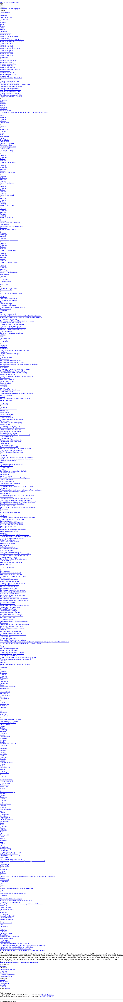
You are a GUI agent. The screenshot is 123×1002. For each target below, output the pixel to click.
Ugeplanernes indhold (6, 150)
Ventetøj (2, 769)
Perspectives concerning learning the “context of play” (16, 659)
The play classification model (9, 447)
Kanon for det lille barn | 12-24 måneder (12, 40)
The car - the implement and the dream (11, 626)
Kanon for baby (5, 38)
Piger (1, 845)
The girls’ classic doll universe (9, 586)
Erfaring (2, 26)
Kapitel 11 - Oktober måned (8, 250)
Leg (1, 811)
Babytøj (2, 752)
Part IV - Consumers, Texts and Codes (11, 452)
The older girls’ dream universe (9, 588)
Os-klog (2, 726)
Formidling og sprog (6, 933)
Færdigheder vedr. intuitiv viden (9, 83)
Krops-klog (3, 738)
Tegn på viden (4, 136)
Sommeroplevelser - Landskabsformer (11, 226)
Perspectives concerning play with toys (12, 652)
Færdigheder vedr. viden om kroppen (11, 86)
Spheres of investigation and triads (10, 322)
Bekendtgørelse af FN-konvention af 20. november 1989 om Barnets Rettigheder (24, 112)
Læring (2, 138)
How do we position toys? (8, 314)
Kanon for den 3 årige (6, 43)
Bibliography (4, 678)
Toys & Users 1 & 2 (6, 290)
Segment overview (5, 561)
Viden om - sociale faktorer (8, 74)
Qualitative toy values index (8, 557)
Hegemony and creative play (8, 319)
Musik (2, 823)
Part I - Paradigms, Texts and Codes (11, 293)
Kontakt (2, 7)
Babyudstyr (3, 754)
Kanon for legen (5, 34)
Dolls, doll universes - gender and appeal (12, 583)
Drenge (2, 843)
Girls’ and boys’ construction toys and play (13, 640)
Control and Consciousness (8, 305)
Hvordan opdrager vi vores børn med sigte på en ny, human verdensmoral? (22, 861)
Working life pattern (6, 476)
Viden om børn (4, 773)
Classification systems (6, 391)
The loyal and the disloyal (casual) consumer (13, 559)
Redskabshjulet (4, 704)
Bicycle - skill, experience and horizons (12, 628)
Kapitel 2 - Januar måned (7, 152)
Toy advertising (4, 388)
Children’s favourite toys (7, 547)
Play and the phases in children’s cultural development (16, 376)
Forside (2, 2)
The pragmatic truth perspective (9, 648)
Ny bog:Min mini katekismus (9, 854)
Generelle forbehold (6, 918)
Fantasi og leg (4, 129)
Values (2, 462)
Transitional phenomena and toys (10, 612)
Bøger (2, 755)
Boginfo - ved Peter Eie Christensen (11, 97)
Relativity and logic (6, 304)
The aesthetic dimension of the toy (10, 360)
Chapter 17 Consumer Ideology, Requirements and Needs (17, 517)
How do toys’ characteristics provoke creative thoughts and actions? (20, 316)
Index (1, 680)
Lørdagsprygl (4, 850)
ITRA (2, 685)
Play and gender (5, 424)
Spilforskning (4, 683)
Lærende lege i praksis (7, 143)
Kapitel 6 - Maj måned (7, 195)
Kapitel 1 (3, 126)
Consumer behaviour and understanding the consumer (16, 457)
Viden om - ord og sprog (7, 72)
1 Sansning (3, 100)
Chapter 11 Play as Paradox (8, 433)
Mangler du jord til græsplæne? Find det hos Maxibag (16, 947)
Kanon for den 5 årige (6, 47)
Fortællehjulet (4, 693)
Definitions (3, 347)
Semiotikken (4, 935)
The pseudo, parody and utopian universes (13, 592)
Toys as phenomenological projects (10, 573)
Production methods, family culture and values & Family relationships (21, 490)
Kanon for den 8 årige (6, 52)
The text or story (5, 578)
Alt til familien (4, 785)
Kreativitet (3, 807)
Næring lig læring (5, 849)
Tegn (1, 134)
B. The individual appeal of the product (12, 538)
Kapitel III (3, 119)
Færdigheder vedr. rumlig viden (9, 81)
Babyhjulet (3, 712)
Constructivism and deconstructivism (11, 440)
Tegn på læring (4, 140)
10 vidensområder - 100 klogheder (10, 719)
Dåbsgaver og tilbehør (6, 762)
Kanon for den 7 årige (6, 50)
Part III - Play (4, 404)
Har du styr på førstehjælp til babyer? (11, 859)
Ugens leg (3, 985)
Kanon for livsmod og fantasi (9, 36)
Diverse (2, 799)
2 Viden (2, 102)
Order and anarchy (5, 438)
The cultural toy (5, 378)
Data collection (4, 467)
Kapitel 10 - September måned (9, 240)
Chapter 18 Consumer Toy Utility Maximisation (14, 535)
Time (1, 302)
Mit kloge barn (4, 821)
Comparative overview (7, 485)
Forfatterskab (4, 926)
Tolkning (2, 29)
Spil (1, 711)
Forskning (3, 276)
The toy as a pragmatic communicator (11, 333)
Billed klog (3, 730)
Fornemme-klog (5, 736)
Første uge (3, 155)
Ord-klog (3, 740)
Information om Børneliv (7, 909)
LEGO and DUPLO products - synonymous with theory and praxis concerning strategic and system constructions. (34, 642)
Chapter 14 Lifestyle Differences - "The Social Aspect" (16, 486)
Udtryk (2, 28)
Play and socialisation (6, 417)
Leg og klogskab (5, 724)
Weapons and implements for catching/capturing (14, 624)
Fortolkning (3, 31)
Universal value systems (7, 602)
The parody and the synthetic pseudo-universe (14, 600)
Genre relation (4, 443)
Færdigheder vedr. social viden (9, 93)
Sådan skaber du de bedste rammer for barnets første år (16, 888)
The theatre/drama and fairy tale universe (12, 590)
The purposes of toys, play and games (11, 523)
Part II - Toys (4, 341)
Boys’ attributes (4, 367)
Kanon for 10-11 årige (6, 55)
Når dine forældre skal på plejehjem (11, 899)
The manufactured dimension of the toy (12, 362)
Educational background (7, 473)
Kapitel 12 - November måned (9, 262)
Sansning (3, 22)
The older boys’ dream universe (9, 597)
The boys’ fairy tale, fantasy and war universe (14, 598)
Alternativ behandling (6, 780)
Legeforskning (4, 681)
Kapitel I (2, 116)
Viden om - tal (4, 76)
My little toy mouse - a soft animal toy (11, 616)
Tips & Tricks (4, 981)
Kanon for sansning (6, 33)
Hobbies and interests (6, 479)
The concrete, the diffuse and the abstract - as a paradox (17, 321)
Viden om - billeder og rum (8, 60)
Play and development (6, 414)
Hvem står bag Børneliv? (7, 916)
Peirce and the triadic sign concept (10, 326)
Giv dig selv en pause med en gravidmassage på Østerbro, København (21, 904)
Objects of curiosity (6, 357)
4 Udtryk (2, 105)
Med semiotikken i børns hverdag (10, 937)
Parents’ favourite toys (6, 550)
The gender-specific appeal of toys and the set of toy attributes (18, 364)
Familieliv (3, 776)
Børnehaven (3, 797)
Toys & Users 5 (5, 509)
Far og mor (3, 895)
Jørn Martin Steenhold (6, 919)
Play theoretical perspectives (8, 655)
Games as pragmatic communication (11, 340)
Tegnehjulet (3, 714)
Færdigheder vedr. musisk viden (9, 88)
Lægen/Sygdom (5, 818)
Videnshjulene (4, 688)
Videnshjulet (4, 716)
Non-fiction (3, 352)
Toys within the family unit (8, 526)
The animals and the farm (7, 617)
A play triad (3, 310)
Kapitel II (3, 117)
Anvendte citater (5, 940)
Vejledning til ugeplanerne (8, 147)
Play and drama (4, 421)
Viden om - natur (5, 71)
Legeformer (3, 131)
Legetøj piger (4, 816)
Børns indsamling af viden (8, 723)
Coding (2, 469)
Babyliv (2, 795)
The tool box (4, 623)
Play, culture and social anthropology (11, 423)
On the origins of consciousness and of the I (13, 307)
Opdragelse (3, 826)
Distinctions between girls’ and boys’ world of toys (15, 554)
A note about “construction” (8, 638)
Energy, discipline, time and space (10, 429)
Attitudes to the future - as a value (10, 483)
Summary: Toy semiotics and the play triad (13, 329)
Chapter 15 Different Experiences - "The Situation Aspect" (18, 495)
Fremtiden (3, 805)
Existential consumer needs (8, 460)
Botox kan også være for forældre (10, 902)
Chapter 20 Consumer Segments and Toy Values (14, 555)
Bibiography (4, 348)
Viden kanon (4, 57)
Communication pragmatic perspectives (12, 654)
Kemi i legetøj (4, 857)
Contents (2, 397)
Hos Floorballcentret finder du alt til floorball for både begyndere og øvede (22, 950)
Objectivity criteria (5, 383)
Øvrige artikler (10, 2)
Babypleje (3, 750)
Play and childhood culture (8, 374)
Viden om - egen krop (6, 65)
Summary (3, 335)
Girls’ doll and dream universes (9, 585)
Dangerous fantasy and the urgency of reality (14, 373)
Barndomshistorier (5, 864)
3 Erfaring (3, 103)
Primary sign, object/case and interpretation (13, 328)
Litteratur (3, 121)
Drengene (3, 800)
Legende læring (5, 122)
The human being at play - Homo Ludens (12, 428)
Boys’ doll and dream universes (9, 593)
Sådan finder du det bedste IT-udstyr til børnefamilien (16, 900)
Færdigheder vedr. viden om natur (10, 90)
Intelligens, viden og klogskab (9, 721)
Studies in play (4, 412)
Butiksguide (3, 745)
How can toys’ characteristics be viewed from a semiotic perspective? (21, 317)
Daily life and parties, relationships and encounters (15, 500)
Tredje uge (3, 159)
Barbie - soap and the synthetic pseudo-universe (14, 605)
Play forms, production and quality (10, 431)
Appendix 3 (3, 674)
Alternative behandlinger (7, 792)
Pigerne (2, 828)
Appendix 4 (3, 676)
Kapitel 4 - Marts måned (7, 172)
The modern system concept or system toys (13, 635)
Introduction (3, 297)
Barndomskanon (5, 12)
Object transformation (6, 445)
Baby (17, 2)
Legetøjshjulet (4, 698)
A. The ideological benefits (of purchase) (12, 519)
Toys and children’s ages (7, 543)
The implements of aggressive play (10, 631)
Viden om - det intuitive (7, 62)
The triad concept (5, 309)
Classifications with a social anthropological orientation (16, 393)
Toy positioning (5, 571)
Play (1, 336)
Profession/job (4, 474)
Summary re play (5, 338)
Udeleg (2, 836)
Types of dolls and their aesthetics (10, 581)
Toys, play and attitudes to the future (11, 562)
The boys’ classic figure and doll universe (12, 595)
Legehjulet (3, 697)
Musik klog (3, 731)
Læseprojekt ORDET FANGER (10, 855)
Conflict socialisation (6, 436)
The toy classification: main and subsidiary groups (15, 398)
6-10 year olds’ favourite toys (9, 548)
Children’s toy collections (7, 540)
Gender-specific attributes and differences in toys (15, 369)
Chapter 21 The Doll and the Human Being (13, 576)
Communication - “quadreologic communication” (15, 435)
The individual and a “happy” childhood (12, 504)
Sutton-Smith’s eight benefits (8, 521)
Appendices (3, 667)
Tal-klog (2, 728)
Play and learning (5, 416)
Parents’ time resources (7, 481)
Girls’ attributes (4, 366)
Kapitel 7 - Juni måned (7, 205)
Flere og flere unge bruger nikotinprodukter (13, 893)
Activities (3, 630)
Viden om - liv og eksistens (8, 67)
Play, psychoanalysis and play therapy (11, 419)
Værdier (2, 838)
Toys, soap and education (7, 604)
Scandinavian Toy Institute (8, 686)
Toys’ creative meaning (7, 379)
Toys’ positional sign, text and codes (11, 574)
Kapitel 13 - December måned (9, 272)
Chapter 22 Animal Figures (8, 609)
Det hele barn (4, 19)
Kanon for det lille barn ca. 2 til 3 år (11, 41)
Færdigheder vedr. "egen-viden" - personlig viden (15, 84)
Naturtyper (3, 228)
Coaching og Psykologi (7, 781)
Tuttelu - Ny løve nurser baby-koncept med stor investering (19, 962)
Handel (2, 885)
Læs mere (3, 966)
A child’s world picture (7, 381)
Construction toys (5, 636)
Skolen (2, 831)
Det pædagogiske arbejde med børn (11, 852)
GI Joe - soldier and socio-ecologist (10, 607)
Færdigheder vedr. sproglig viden (10, 91)
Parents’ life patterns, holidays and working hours (15, 478)
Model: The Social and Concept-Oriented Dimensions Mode (18, 507)
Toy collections (4, 545)
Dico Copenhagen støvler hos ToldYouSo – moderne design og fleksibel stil (23, 945)
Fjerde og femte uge (6, 271)
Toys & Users (4, 285)
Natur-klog (3, 733)
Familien (2, 802)
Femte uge (3, 193)
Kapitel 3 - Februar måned (8, 162)
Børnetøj (2, 761)
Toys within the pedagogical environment (12, 528)
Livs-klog (3, 735)
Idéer (1, 862)
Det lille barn (4, 279)
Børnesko (3, 759)
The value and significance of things (11, 614)
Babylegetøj (3, 793)
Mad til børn (3, 905)
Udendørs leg (4, 881)
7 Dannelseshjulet (5, 110)
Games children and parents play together (12, 450)
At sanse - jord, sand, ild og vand (10, 222)
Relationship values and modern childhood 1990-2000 (16, 498)
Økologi (2, 771)
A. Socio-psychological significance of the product (15, 536)
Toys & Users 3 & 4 (6, 400)
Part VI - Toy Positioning (7, 567)
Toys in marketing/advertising (9, 531)
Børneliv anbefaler (5, 907)
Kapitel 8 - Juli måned (6, 217)
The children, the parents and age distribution (13, 471)
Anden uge (3, 157)
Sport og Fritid (4, 835)
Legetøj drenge (4, 814)
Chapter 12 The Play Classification (10, 442)
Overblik (2, 980)
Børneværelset (4, 880)
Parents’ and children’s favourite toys (11, 552)
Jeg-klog (2, 742)
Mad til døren (4, 786)
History (2, 355)
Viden (2, 24)
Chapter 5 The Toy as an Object (9, 354)
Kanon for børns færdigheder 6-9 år (11, 78)
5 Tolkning (3, 107)
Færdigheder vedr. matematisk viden (11, 95)
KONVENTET (5, 942)
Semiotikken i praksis (6, 938)
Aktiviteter (3, 873)
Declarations (4, 386)
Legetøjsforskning (5, 281)
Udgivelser (3, 931)
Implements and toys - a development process (13, 621)
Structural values (5, 493)
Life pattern (3, 488)
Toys (1, 312)
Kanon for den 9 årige (6, 53)
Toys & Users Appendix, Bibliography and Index (15, 664)
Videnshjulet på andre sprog (8, 743)
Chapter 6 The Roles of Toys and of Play (12, 371)
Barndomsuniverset (6, 923)
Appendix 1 (3, 671)
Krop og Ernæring (5, 809)
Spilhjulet (3, 707)
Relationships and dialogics (8, 300)
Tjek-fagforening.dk (48, 995)
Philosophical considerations (8, 298)
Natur (1, 824)
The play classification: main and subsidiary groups (15, 448)
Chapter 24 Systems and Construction (11, 633)
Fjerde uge (3, 160)
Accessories (3, 749)
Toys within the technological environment (13, 529)
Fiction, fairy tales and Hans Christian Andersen (14, 350)
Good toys (3, 661)
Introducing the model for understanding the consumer (16, 459)
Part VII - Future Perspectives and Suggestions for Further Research (20, 643)
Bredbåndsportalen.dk (46, 996)
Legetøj (2, 702)
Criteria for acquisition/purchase (9, 542)
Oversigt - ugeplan (5, 148)
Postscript (3, 662)
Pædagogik (3, 830)
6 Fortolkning (4, 109)
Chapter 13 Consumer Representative (11, 464)
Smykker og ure (5, 767)
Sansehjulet (3, 705)
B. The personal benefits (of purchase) (11, 524)
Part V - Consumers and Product (10, 512)
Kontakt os (3, 912)
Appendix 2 (3, 673)
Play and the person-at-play (8, 409)
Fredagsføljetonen (5, 804)
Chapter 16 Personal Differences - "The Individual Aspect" (18, 502)
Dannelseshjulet (5, 692)
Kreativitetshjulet (5, 695)
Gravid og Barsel (5, 783)
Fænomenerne (4, 224)
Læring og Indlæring (6, 819)
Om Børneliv (4, 914)
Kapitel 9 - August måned (8, 229)
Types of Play (4, 410)
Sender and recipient (6, 331)
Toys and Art (4, 533)
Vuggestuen (3, 840)
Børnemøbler (4, 757)
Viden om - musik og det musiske (10, 69)
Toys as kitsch (4, 359)
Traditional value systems (7, 505)
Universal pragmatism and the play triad (12, 324)
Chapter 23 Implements (7, 619)
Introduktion (3, 15)
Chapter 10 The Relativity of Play (10, 426)
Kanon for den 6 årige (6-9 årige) (10, 48)
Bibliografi (3, 930)
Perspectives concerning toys (8, 650)
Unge (1, 890)
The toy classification (6, 395)
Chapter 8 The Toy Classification (10, 390)
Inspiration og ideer (6, 17)
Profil (1, 924)
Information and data (6, 466)
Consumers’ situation (6, 497)
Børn (1, 842)
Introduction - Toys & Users (8, 288)
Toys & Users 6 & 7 (6, 564)
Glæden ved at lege (6, 145)
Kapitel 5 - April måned (7, 183)
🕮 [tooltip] (1, 4)
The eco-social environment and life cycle (12, 492)
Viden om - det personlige (8, 64)
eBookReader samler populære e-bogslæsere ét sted (15, 949)
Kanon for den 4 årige (6, 45)
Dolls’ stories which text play (9, 579)
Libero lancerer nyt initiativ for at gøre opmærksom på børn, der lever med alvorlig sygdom (27, 876)
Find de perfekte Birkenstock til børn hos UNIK (14, 943)
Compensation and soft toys (8, 611)
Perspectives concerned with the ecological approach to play (18, 657)
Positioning (3, 385)
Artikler (2, 788)
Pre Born (2, 766)
